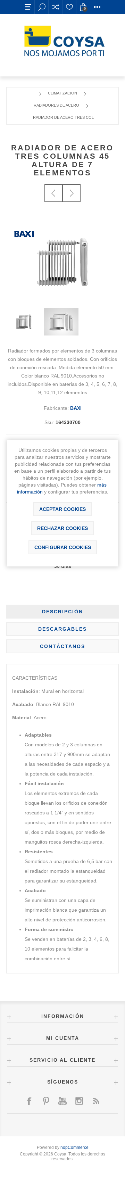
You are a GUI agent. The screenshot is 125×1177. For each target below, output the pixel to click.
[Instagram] (79, 1101)
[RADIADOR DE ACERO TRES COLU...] (53, 193)
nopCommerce (74, 1147)
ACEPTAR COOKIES (62, 509)
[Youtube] (62, 1101)
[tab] (62, 612)
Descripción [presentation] (62, 611)
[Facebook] (29, 1101)
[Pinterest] (46, 1101)
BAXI (76, 408)
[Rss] (96, 1101)
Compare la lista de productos (55, 7)
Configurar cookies (62, 547)
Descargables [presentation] (62, 629)
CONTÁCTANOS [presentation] (62, 646)
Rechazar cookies (62, 528)
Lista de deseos (69, 7)
